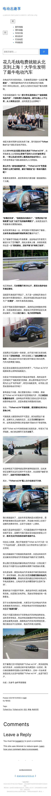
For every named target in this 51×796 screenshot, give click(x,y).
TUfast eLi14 (18, 709)
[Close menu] (12, 21)
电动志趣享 (12, 9)
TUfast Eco (7, 709)
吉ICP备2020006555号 (25, 770)
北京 (25, 709)
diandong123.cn (25, 776)
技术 (25, 698)
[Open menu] (5, 33)
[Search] (44, 52)
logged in (19, 741)
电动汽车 (35, 709)
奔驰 (29, 709)
